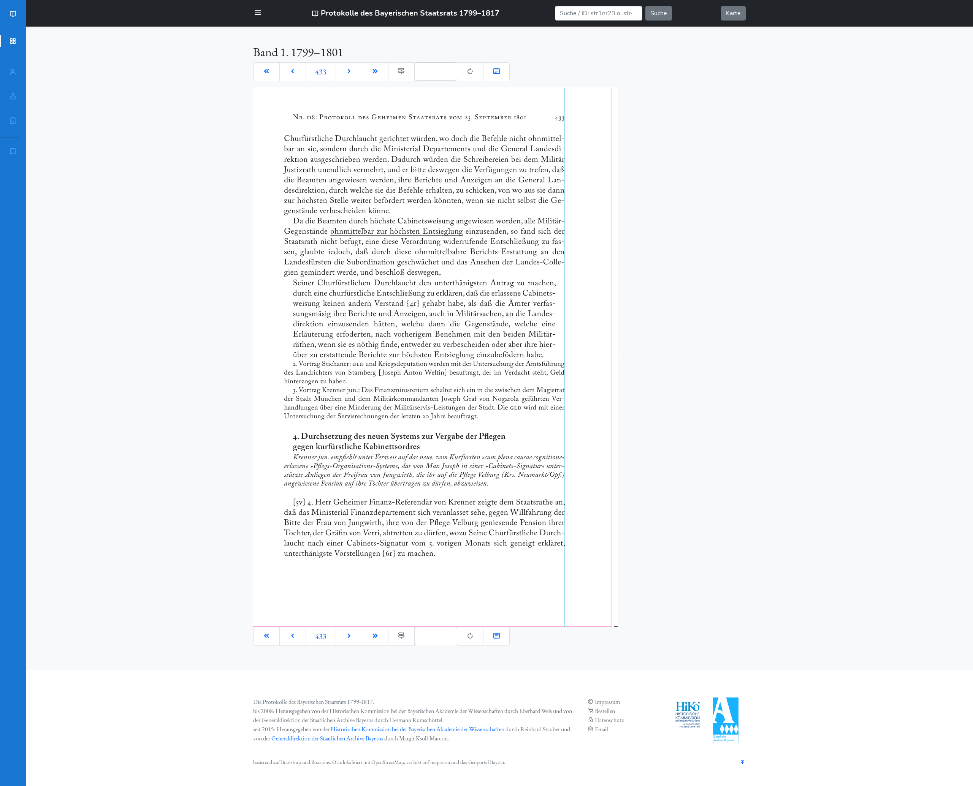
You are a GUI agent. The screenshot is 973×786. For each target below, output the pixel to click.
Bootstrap (291, 762)
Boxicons (320, 762)
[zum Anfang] (743, 763)
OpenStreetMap (387, 762)
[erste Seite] (266, 71)
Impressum (607, 702)
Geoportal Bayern (486, 762)
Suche (658, 13)
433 (320, 72)
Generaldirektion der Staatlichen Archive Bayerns (327, 738)
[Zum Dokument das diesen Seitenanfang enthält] (496, 71)
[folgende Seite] (349, 71)
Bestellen (605, 711)
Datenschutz (609, 720)
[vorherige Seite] (292, 71)
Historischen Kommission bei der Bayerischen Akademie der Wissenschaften (417, 729)
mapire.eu (440, 762)
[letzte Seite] (375, 71)
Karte (733, 13)
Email (601, 729)
